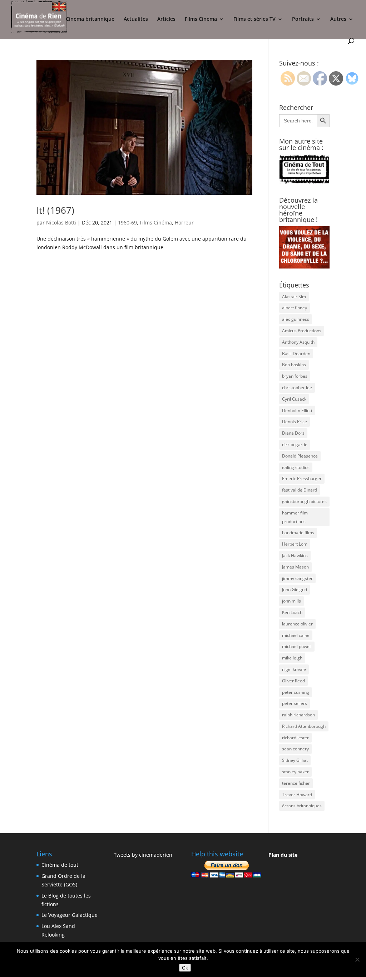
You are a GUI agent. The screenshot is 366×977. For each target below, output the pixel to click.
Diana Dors (293, 433)
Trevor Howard (297, 795)
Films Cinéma (201, 19)
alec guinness (295, 319)
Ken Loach (292, 612)
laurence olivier (297, 624)
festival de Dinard (299, 490)
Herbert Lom (294, 544)
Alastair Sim (294, 297)
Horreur (184, 222)
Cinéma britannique (90, 19)
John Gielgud (294, 589)
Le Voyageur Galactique (69, 914)
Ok (185, 968)
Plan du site (282, 854)
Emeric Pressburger (302, 478)
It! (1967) (55, 210)
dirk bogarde (294, 444)
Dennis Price (294, 422)
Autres (338, 19)
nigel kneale (294, 669)
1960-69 (127, 222)
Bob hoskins (294, 365)
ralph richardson (298, 715)
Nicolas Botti (61, 222)
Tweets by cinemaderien (143, 854)
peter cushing (295, 692)
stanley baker (295, 772)
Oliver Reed (293, 681)
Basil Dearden (296, 353)
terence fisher (296, 783)
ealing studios (296, 467)
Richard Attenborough (304, 726)
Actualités (136, 19)
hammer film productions (295, 517)
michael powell (297, 646)
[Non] (357, 959)
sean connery (295, 749)
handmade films (298, 532)
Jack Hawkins (295, 555)
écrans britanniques (302, 806)
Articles (166, 19)
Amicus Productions (301, 331)
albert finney (294, 308)
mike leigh (292, 658)
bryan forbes (294, 376)
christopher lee (297, 387)
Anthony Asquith (298, 342)
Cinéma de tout (59, 864)
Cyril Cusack (294, 399)
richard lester (295, 738)
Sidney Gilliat (295, 760)
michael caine (296, 635)
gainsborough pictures (304, 501)
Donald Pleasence (300, 456)
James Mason (295, 567)
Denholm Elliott (297, 410)
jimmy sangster (297, 578)
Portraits (303, 19)
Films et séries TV (254, 19)
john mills (291, 601)
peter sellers (294, 703)
